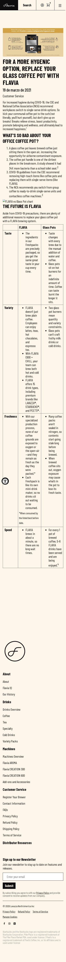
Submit (9, 886)
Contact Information (14, 803)
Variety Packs (10, 741)
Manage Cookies (10, 916)
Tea (5, 722)
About (6, 681)
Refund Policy (10, 822)
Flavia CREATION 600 (14, 775)
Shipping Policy (11, 829)
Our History (9, 694)
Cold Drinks (9, 735)
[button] (48, 5)
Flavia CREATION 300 (14, 769)
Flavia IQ (7, 688)
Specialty (7, 728)
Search (27, 5)
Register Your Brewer (14, 797)
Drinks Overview (12, 709)
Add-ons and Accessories (16, 782)
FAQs (5, 810)
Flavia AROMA (10, 763)
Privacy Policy (10, 816)
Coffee (6, 716)
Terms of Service (12, 835)
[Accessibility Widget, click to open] (5, 481)
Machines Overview (13, 756)
